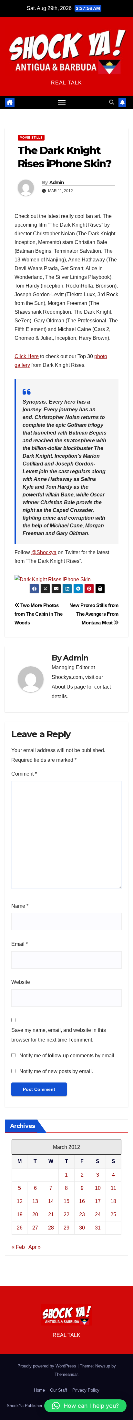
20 (35, 1214)
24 (98, 1214)
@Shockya (43, 552)
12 (20, 1201)
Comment (24, 774)
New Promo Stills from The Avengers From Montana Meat (93, 613)
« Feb (18, 1247)
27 (35, 1227)
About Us (62, 687)
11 (113, 1188)
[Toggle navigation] (62, 102)
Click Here (27, 356)
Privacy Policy (85, 1390)
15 (66, 1201)
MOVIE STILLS (31, 137)
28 (51, 1227)
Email (19, 944)
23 (82, 1214)
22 (66, 1214)
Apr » (34, 1247)
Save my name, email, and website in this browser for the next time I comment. (58, 1035)
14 (51, 1201)
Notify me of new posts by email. (56, 1071)
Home (39, 1390)
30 (82, 1227)
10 (98, 1188)
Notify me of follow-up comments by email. (67, 1055)
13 (35, 1201)
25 (113, 1214)
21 (51, 1214)
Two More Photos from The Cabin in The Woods (39, 613)
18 (113, 1201)
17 (98, 1201)
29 (66, 1227)
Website (20, 982)
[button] (111, 102)
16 (82, 1201)
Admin (56, 182)
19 (20, 1214)
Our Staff (58, 1390)
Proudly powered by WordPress (47, 1366)
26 (20, 1227)
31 (98, 1227)
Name (19, 906)
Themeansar (66, 1374)
